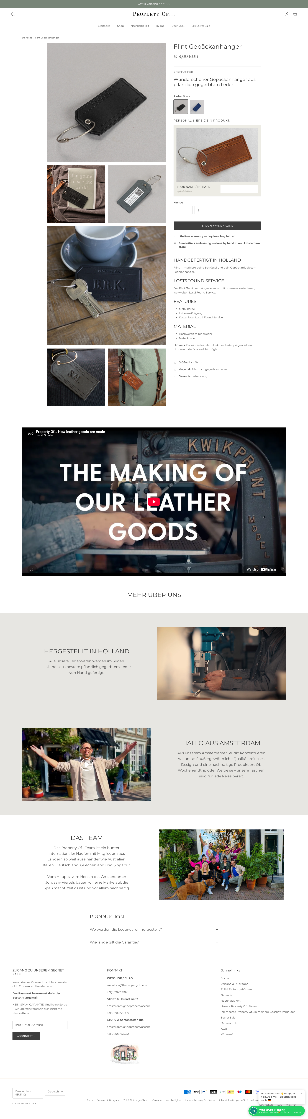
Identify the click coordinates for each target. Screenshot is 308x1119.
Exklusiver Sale (201, 25)
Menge (178, 202)
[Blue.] (197, 107)
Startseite (104, 25)
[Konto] (286, 14)
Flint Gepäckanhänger (47, 37)
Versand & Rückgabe (234, 984)
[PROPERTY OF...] (154, 14)
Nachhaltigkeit (140, 25)
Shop (120, 25)
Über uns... (178, 25)
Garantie (226, 995)
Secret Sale (228, 1017)
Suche (225, 978)
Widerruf (227, 1034)
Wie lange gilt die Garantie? (114, 942)
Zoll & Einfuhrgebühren (236, 989)
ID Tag (160, 25)
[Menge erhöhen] (198, 210)
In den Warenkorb (217, 225)
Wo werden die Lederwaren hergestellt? (126, 929)
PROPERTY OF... (29, 1103)
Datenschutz (229, 1023)
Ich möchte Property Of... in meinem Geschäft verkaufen (258, 1012)
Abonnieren (26, 1036)
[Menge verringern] (178, 210)
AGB (224, 1028)
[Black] (181, 107)
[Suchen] (13, 14)
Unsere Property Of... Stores (239, 1006)
